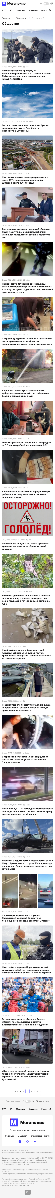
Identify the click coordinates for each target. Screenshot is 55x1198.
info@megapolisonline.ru (42, 1136)
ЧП (10, 10)
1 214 (40, 1091)
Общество (21, 18)
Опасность (46, 10)
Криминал (33, 10)
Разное (44, 1109)
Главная (6, 18)
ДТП (4, 10)
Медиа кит (22, 1136)
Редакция (9, 1136)
